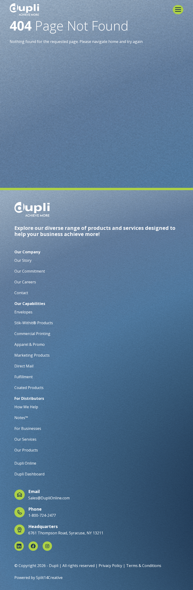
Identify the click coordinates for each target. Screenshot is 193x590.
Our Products (26, 450)
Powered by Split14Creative (38, 577)
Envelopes (23, 312)
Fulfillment (23, 376)
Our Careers (25, 282)
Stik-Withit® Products (33, 322)
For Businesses (27, 428)
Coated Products (29, 387)
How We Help (26, 406)
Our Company (27, 252)
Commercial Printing (32, 333)
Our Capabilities (29, 303)
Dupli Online (25, 463)
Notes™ (21, 417)
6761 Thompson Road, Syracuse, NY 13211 (65, 533)
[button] (178, 9)
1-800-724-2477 (42, 515)
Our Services (25, 439)
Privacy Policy (110, 565)
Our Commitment (29, 271)
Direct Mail (23, 366)
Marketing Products (32, 355)
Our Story (23, 260)
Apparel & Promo (29, 344)
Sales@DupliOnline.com (49, 498)
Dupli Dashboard (29, 474)
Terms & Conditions (143, 565)
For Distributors (29, 398)
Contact (21, 292)
